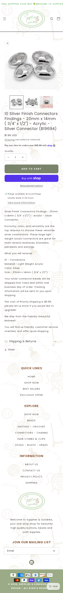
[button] (4, 18)
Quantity (9, 151)
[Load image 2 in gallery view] (31, 102)
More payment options (31, 185)
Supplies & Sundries (32, 584)
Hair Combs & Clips (31, 438)
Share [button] (11, 349)
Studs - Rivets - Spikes (31, 445)
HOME (31, 376)
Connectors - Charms (31, 432)
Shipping (10, 139)
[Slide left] (5, 103)
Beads (31, 420)
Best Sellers (31, 388)
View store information (21, 202)
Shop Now (31, 382)
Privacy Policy (32, 476)
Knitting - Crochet (31, 426)
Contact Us (31, 470)
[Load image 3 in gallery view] (46, 102)
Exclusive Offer (31, 395)
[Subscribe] (53, 550)
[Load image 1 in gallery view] (16, 102)
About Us (31, 464)
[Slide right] (57, 103)
